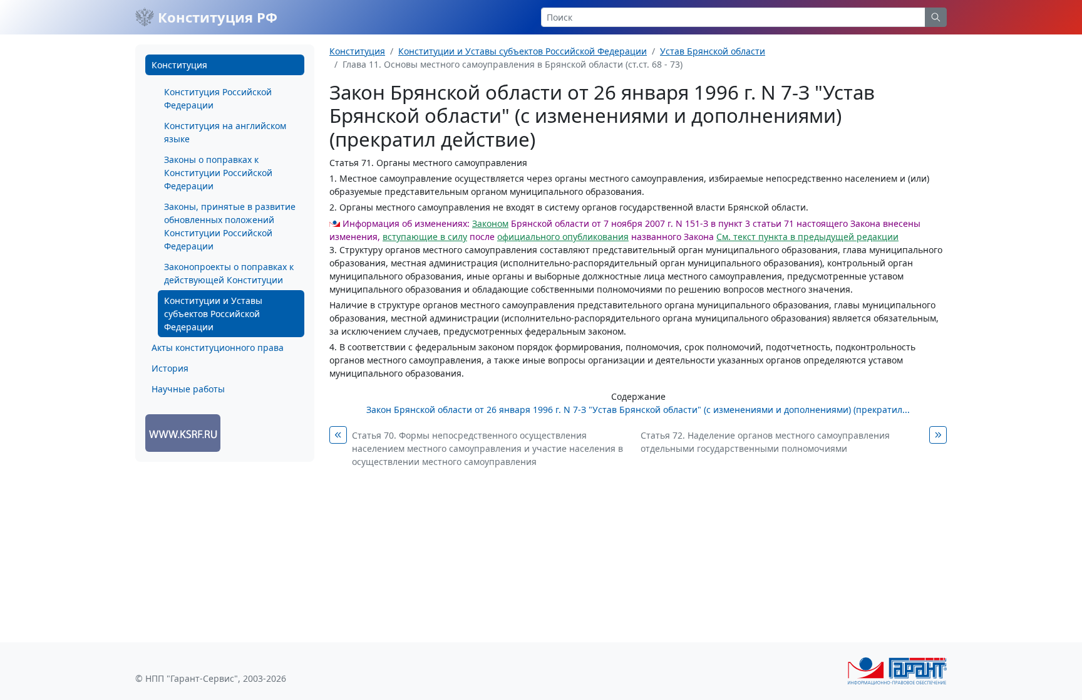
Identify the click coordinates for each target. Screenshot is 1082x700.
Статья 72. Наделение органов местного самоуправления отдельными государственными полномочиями (765, 441)
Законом (490, 223)
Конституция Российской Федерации (218, 98)
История (170, 368)
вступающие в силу (425, 237)
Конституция (179, 65)
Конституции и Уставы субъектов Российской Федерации (213, 314)
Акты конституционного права (218, 347)
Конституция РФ (215, 17)
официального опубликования (563, 237)
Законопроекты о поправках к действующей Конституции (229, 273)
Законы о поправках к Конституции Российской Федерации (218, 173)
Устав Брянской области (712, 51)
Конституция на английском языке (225, 132)
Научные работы (188, 389)
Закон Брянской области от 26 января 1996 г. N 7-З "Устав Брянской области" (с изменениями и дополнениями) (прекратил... (638, 409)
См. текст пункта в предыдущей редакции (807, 237)
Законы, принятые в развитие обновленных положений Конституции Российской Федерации (230, 226)
